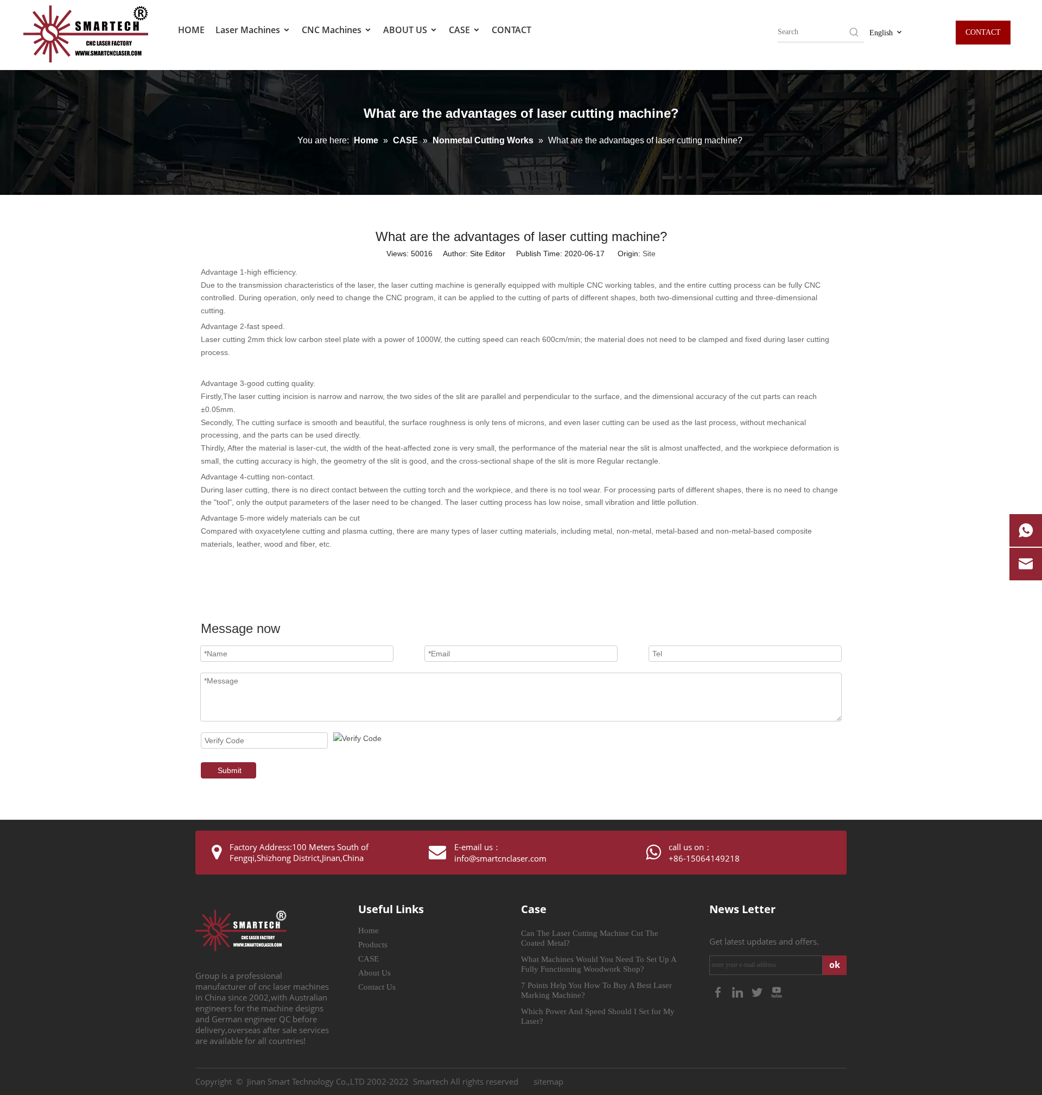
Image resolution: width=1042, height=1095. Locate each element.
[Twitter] (758, 991)
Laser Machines (248, 30)
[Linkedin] (738, 991)
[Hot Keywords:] (854, 32)
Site (649, 253)
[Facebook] (719, 991)
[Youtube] (776, 991)
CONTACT (511, 30)
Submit (230, 770)
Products (372, 944)
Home (368, 930)
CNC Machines (333, 30)
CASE (460, 30)
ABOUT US (406, 30)
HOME (191, 30)
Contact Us (377, 987)
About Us (374, 973)
